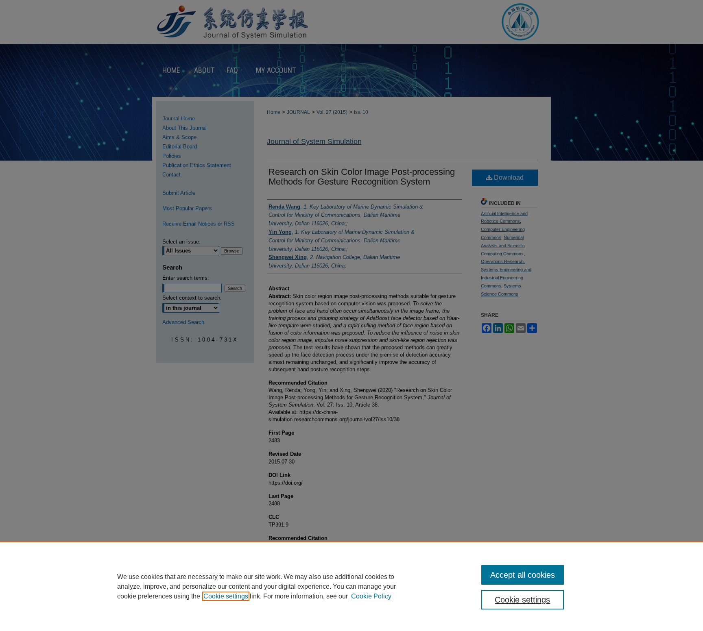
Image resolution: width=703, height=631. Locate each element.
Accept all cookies (522, 574)
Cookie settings (225, 596)
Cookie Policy (371, 596)
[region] (351, 586)
